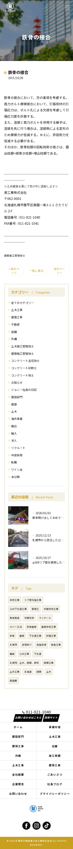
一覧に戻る (36, 271)
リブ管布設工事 (32, 600)
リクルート (18, 448)
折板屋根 (31, 626)
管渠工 (35, 608)
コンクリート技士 (22, 375)
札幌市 (13, 644)
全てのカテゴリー (22, 303)
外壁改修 (29, 617)
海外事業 (17, 419)
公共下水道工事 (18, 608)
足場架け (27, 644)
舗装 (12, 653)
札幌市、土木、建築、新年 (24, 662)
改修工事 (14, 600)
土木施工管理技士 (22, 346)
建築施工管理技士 (14, 255)
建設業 (13, 680)
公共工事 (24, 653)
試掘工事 (51, 635)
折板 (12, 635)
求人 (14, 440)
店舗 (14, 332)
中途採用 (17, 455)
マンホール (45, 617)
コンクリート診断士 (24, 368)
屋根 (21, 635)
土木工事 (17, 310)
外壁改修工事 (51, 608)
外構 (14, 339)
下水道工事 (35, 635)
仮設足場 (41, 644)
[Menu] (66, 6)
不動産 (15, 324)
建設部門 (17, 397)
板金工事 (56, 644)
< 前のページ (14, 271)
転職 (14, 462)
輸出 (14, 426)
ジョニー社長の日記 (24, 390)
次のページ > (59, 271)
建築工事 (17, 317)
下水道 (37, 653)
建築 (14, 404)
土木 (14, 411)
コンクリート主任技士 (25, 361)
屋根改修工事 (48, 626)
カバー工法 (16, 626)
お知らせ (17, 383)
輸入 (14, 433)
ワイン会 (17, 469)
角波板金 (14, 617)
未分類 (15, 477)
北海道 (28, 671)
